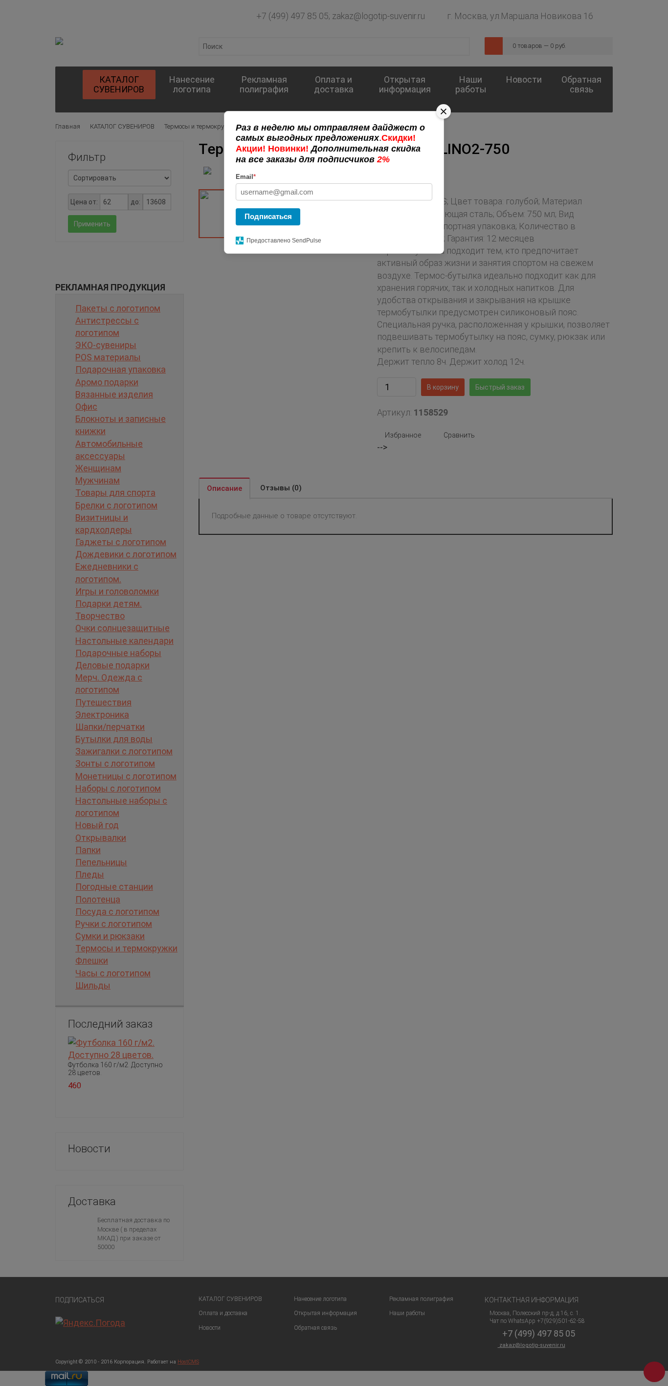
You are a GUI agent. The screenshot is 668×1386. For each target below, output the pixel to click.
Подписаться (268, 216)
